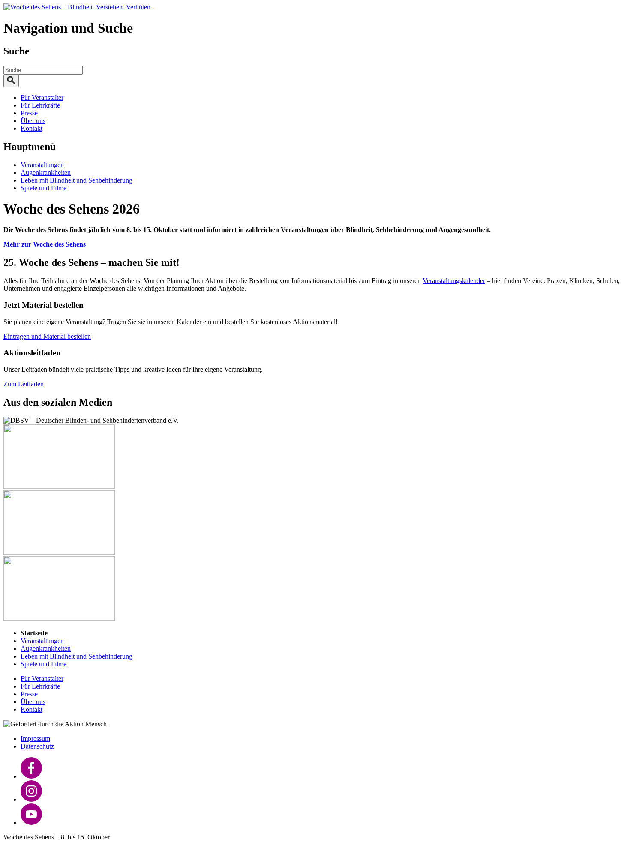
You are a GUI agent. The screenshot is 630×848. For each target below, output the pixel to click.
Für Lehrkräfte (40, 105)
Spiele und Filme (43, 188)
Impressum (35, 738)
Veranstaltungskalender (454, 280)
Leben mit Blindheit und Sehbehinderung (76, 180)
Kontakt (31, 128)
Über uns (33, 120)
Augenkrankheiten (46, 172)
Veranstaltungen (42, 164)
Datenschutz (37, 746)
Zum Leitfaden (23, 384)
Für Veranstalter (42, 97)
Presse (29, 113)
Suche (16, 51)
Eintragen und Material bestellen (47, 336)
